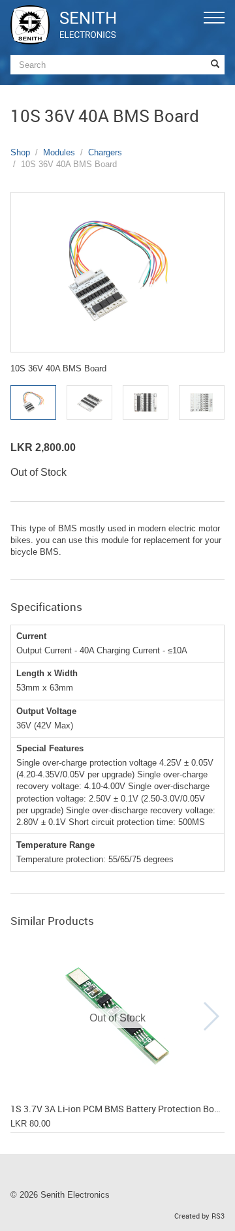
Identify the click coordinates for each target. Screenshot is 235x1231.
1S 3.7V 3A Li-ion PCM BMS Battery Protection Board (117, 1109)
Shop (20, 152)
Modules (59, 152)
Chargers (105, 152)
